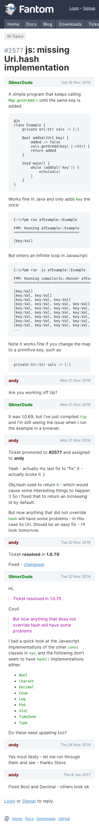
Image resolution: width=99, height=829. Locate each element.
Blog (47, 24)
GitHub (64, 818)
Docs (31, 24)
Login (74, 8)
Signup (89, 8)
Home (13, 24)
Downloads (70, 24)
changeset (34, 564)
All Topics (15, 36)
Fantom (29, 9)
